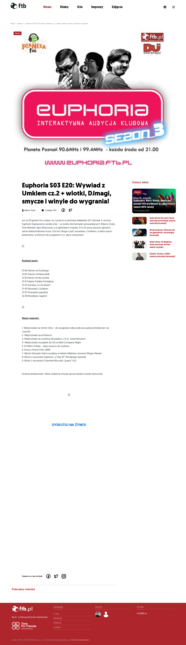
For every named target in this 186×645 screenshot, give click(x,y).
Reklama (57, 622)
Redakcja (58, 618)
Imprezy (97, 7)
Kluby (64, 7)
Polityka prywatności (80, 640)
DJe (80, 7)
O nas (56, 613)
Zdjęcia (117, 7)
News (47, 7)
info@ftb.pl (142, 613)
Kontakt (57, 627)
